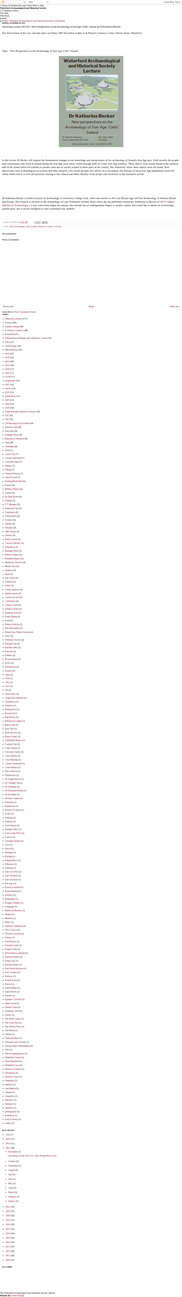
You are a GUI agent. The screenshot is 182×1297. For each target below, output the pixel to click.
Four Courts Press (13, 833)
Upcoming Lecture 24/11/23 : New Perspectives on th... (33, 1155)
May (10, 1183)
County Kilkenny (13, 543)
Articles (8, 535)
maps (7, 674)
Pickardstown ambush (15, 953)
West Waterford (12, 1061)
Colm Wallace (11, 767)
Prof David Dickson (14, 968)
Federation (10, 547)
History (8, 466)
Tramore (9, 582)
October (12, 1161)
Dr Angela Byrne (12, 779)
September (13, 1165)
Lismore (8, 520)
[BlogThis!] (38, 222)
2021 (7, 419)
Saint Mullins (11, 988)
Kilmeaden (10, 899)
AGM (7, 377)
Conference (10, 601)
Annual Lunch (11, 427)
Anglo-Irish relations (14, 698)
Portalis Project (11, 964)
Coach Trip (10, 454)
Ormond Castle (12, 945)
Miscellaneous (11, 350)
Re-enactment (11, 659)
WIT (7, 1049)
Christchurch (10, 516)
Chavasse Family (12, 752)
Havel (7, 848)
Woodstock (10, 1073)
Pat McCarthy (11, 647)
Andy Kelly (10, 694)
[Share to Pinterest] (46, 222)
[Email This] (35, 222)
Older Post (174, 306)
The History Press (13, 1026)
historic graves (11, 593)
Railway (9, 976)
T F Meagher (11, 504)
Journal (8, 485)
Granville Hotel (12, 462)
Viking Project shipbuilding (17, 1046)
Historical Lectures (45, 226)
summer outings (12, 326)
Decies (8, 388)
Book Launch (11, 539)
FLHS (8, 814)
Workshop (9, 1080)
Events (8, 322)
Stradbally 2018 (12, 1011)
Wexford (9, 527)
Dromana (9, 802)
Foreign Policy (11, 829)
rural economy (11, 1119)
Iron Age (57, 226)
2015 (7, 384)
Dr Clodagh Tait (12, 783)
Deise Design (18, 1295)
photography (10, 1111)
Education (9, 431)
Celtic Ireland (31, 226)
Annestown (10, 701)
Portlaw (8, 655)
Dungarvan (10, 806)
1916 (7, 678)
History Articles (12, 624)
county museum (12, 589)
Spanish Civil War (13, 999)
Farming (9, 817)
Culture (8, 493)
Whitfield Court (12, 1065)
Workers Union (12, 1077)
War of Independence (14, 1053)
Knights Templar (12, 903)
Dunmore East (11, 613)
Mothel (8, 914)
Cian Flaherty (11, 756)
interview (9, 1100)
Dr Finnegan (10, 786)
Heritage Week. (12, 435)
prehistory (9, 1115)
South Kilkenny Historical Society (20, 411)
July (10, 1174)
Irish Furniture (11, 875)
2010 (8, 1260)
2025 (7, 400)
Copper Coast (11, 605)
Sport (7, 574)
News (7, 636)
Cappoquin (10, 512)
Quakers (9, 570)
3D (6, 690)
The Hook (9, 1030)
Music (8, 922)
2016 (7, 408)
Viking (8, 469)
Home (91, 306)
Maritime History (12, 558)
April (11, 1188)
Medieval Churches (13, 562)
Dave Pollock (11, 771)
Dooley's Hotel (11, 609)
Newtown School (13, 933)
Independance (11, 860)
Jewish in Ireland (12, 887)
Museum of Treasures (14, 438)
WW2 (7, 663)
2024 (7, 404)
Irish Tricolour (11, 879)
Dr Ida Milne (11, 794)
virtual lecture (11, 477)
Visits (7, 442)
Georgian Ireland (12, 841)
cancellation (10, 1088)
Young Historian (12, 473)
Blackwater (10, 725)
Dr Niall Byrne (11, 496)
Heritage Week (11, 551)
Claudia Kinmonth (13, 763)
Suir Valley (10, 578)
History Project (11, 554)
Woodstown (10, 667)
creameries (10, 1096)
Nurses (8, 937)
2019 (7, 392)
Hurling (8, 856)
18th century (10, 531)
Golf (7, 845)
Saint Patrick (10, 991)
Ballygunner (10, 709)
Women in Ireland (13, 1069)
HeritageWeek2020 (13, 481)
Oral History (10, 941)
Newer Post (8, 306)
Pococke (9, 651)
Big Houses (10, 717)
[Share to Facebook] (43, 222)
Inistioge (9, 868)
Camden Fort (11, 744)
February (12, 1196)
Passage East (10, 643)
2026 (7, 450)
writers (8, 1123)
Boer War (9, 728)
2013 (7, 342)
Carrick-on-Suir (12, 597)
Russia (8, 984)
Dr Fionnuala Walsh (14, 790)
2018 (7, 357)
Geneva (8, 837)
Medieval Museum (13, 910)
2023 (12, 226)
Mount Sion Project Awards (17, 632)
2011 (7, 686)
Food (7, 620)
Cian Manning (11, 759)
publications (10, 396)
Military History (12, 489)
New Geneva (11, 930)
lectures (8, 671)
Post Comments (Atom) (25, 312)
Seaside (8, 995)
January (12, 1201)
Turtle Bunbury (12, 1038)
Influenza (9, 864)
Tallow (8, 1015)
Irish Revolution (12, 628)
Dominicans (10, 775)
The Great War (11, 1022)
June (10, 1179)
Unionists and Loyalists (15, 1042)
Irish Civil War (11, 872)
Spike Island (10, 1003)
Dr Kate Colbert (12, 798)
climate (8, 1092)
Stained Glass (11, 1007)
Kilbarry (9, 895)
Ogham (8, 523)
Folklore (9, 821)
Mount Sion (10, 566)
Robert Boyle (11, 980)
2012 (7, 353)
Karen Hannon (11, 891)
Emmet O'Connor (13, 810)
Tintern (8, 1034)
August (11, 1170)
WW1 (7, 585)
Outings (8, 500)
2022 (7, 373)
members (9, 1108)
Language (9, 906)
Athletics (9, 705)
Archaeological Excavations (17, 423)
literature (9, 1104)
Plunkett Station (12, 957)
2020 (7, 369)
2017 (7, 415)
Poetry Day (10, 961)
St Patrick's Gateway (14, 330)
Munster (8, 918)
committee (9, 446)
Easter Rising (11, 616)
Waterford (9, 334)
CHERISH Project (13, 740)
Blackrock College (13, 721)
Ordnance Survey (13, 640)
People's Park (11, 949)
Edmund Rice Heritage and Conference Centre (26, 338)
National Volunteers (14, 926)
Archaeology (20, 226)
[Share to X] (41, 222)
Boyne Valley (11, 736)
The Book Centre (13, 1018)
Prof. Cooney (11, 972)
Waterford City (11, 508)
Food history (10, 825)
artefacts (8, 1084)
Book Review (11, 732)
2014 (7, 361)
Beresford (9, 713)
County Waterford (13, 458)
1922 (7, 682)
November (13, 1151)
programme (10, 380)
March (11, 1192)
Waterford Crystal (13, 1057)
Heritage (9, 852)
